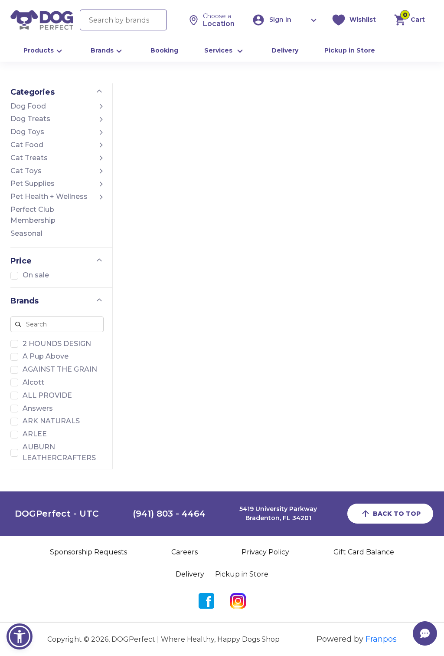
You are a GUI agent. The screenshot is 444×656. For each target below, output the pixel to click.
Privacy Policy (265, 552)
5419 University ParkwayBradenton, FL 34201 (278, 513)
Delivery (284, 50)
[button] (19, 636)
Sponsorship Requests (88, 552)
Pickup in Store (349, 50)
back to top (397, 514)
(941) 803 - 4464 (169, 513)
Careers (184, 552)
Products (38, 50)
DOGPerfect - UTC (56, 513)
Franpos (381, 639)
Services (218, 50)
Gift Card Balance (363, 552)
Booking (164, 50)
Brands (102, 50)
